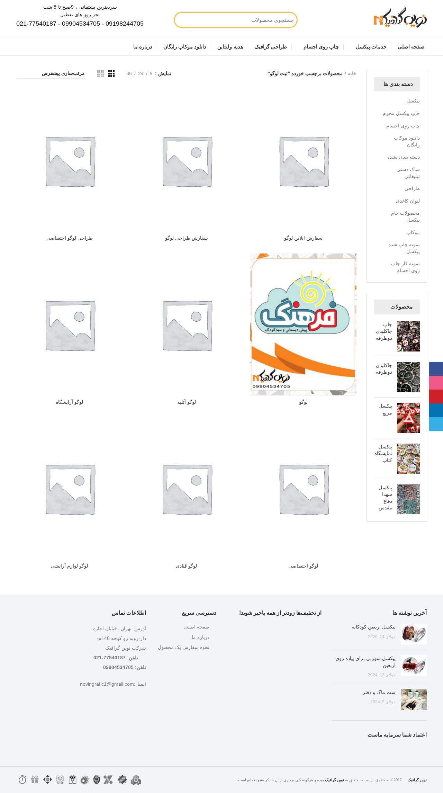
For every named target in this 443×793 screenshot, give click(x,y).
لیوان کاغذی (408, 201)
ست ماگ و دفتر (379, 692)
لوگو (303, 402)
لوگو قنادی (186, 566)
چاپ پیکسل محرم (401, 113)
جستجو (205, 20)
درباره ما (200, 637)
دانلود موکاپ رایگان (407, 141)
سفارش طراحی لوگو (186, 238)
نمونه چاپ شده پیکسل (404, 248)
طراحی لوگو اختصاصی (69, 238)
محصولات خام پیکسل (405, 216)
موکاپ (413, 232)
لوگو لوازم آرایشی (69, 566)
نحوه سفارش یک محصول (183, 647)
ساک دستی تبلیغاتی (408, 173)
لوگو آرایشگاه (69, 402)
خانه (352, 73)
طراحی (412, 188)
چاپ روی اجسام (403, 125)
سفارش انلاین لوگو (303, 238)
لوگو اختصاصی (303, 566)
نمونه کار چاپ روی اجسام (405, 267)
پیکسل (413, 101)
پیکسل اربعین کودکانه (374, 627)
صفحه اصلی (196, 627)
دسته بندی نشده (403, 157)
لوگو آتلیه (186, 402)
